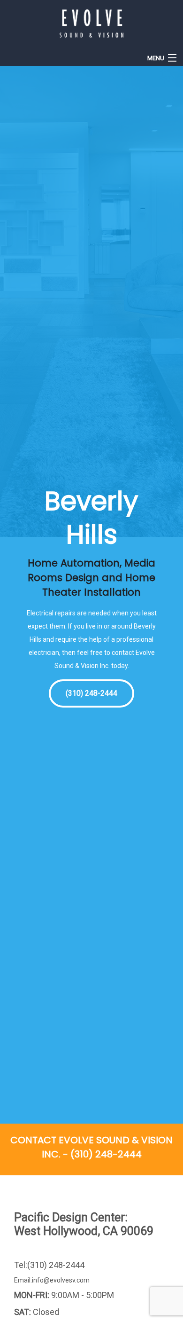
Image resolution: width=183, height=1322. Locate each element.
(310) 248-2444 (91, 693)
